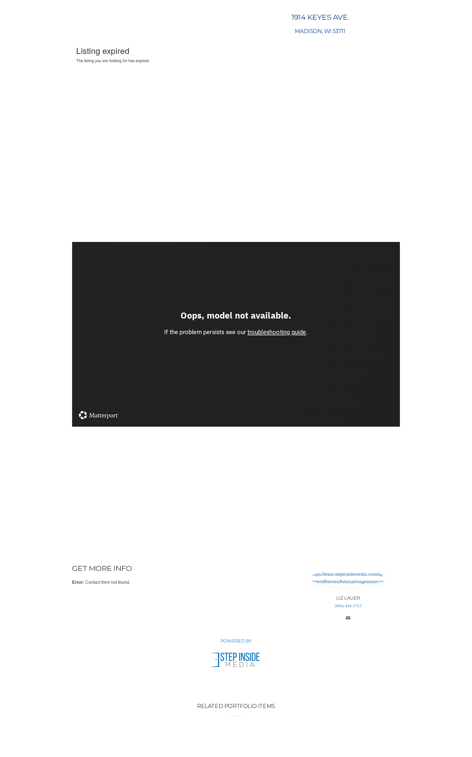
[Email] (348, 618)
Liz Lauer (348, 598)
